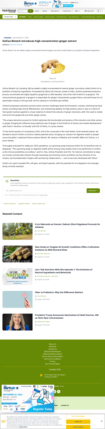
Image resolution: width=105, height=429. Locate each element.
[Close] (101, 421)
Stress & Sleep (101, 17)
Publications (54, 11)
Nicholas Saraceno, (43, 276)
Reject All (78, 422)
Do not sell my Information (52, 356)
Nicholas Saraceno (43, 254)
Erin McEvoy (41, 231)
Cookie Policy (23, 427)
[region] (52, 421)
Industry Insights (38, 17)
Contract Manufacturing (88, 17)
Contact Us (52, 349)
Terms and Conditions (52, 359)
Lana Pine (54, 276)
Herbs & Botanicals (73, 17)
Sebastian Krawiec (43, 322)
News (37, 11)
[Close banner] (102, 2)
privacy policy (44, 195)
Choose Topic (8, 17)
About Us (52, 344)
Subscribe (92, 191)
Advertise (52, 346)
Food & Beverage (61, 17)
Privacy (52, 361)
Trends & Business (9, 204)
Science (30, 17)
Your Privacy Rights (52, 364)
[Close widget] (51, 387)
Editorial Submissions (52, 351)
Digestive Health (24, 204)
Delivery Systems (50, 17)
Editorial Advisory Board (52, 354)
